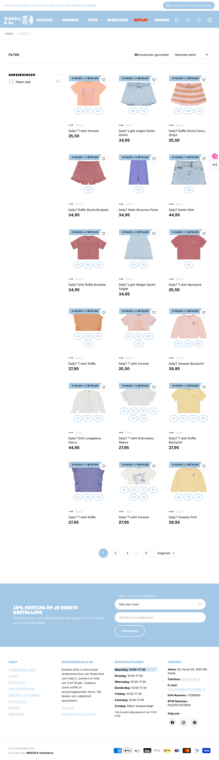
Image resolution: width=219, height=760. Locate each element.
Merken (161, 20)
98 (133, 111)
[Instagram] (183, 722)
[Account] (187, 20)
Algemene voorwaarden (24, 694)
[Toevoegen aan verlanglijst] (103, 80)
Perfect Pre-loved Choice (78, 714)
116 (199, 111)
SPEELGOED (117, 20)
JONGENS (70, 20)
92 (88, 111)
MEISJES (44, 20)
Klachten (14, 707)
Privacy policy (18, 701)
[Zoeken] (176, 20)
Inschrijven (129, 631)
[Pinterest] (194, 722)
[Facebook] (172, 722)
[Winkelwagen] (210, 20)
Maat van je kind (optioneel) (137, 595)
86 (78, 111)
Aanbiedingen (22, 75)
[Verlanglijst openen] (199, 20)
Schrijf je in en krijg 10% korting (191, 5)
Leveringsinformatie (22, 688)
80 (178, 111)
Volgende (163, 553)
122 (143, 111)
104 (98, 111)
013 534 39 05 (191, 679)
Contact (14, 675)
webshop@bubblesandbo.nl (186, 689)
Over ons (68, 707)
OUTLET (141, 20)
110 (143, 264)
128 (88, 189)
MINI (93, 20)
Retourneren (17, 682)
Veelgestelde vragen (22, 669)
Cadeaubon (16, 714)
